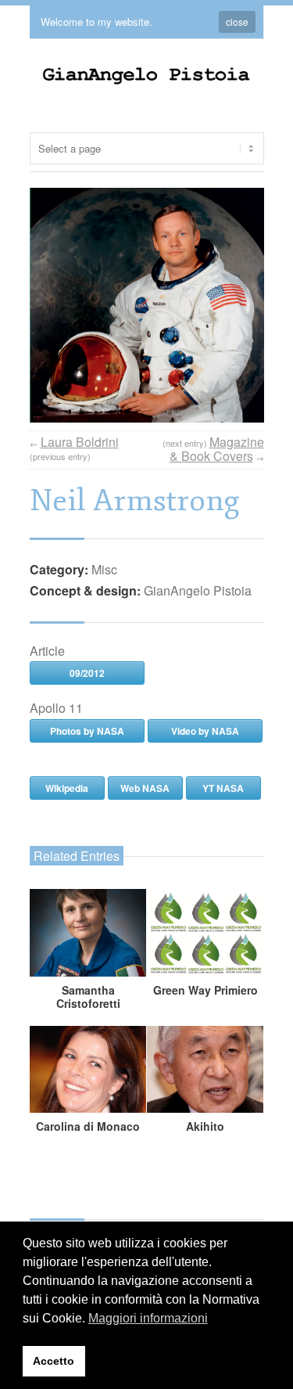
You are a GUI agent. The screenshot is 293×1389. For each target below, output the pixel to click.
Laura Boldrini (80, 442)
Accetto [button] (53, 1361)
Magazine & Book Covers (217, 449)
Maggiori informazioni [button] (148, 1318)
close (237, 21)
